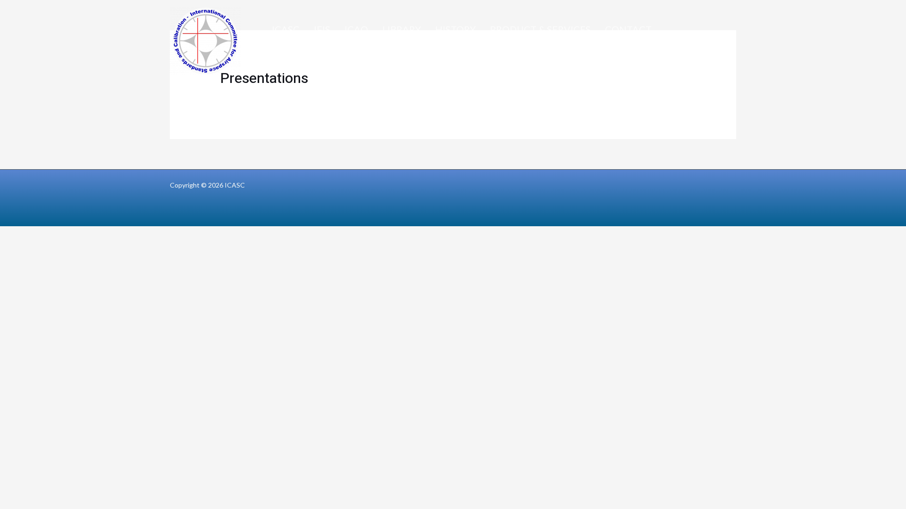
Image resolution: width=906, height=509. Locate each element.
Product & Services (540, 29)
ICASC (286, 29)
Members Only (308, 52)
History (455, 29)
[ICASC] (205, 39)
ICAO (356, 29)
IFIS (322, 29)
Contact (628, 29)
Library (401, 29)
